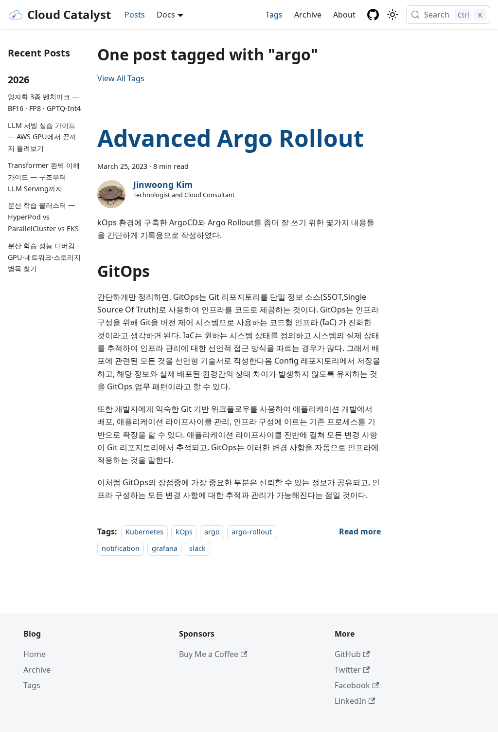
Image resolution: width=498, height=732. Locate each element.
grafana (165, 548)
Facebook (352, 685)
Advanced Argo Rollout (230, 138)
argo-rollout (251, 531)
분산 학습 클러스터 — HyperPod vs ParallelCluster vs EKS (43, 217)
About (344, 14)
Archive (307, 14)
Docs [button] (166, 14)
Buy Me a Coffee (208, 654)
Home (34, 654)
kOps (184, 531)
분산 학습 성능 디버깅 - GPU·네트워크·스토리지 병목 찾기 (44, 257)
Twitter (348, 669)
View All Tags (120, 78)
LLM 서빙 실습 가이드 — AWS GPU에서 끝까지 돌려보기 (42, 137)
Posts (134, 14)
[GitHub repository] (373, 14)
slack (197, 548)
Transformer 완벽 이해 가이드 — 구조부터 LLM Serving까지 (44, 177)
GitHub (348, 654)
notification (121, 548)
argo (212, 531)
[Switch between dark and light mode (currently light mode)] (392, 14)
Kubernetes (144, 531)
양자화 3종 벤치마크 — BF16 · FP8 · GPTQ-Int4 (44, 102)
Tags (274, 14)
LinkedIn (350, 700)
